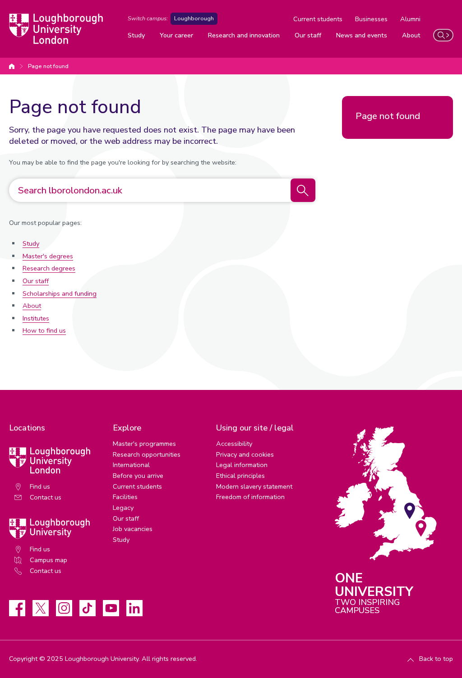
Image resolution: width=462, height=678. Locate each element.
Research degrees (49, 268)
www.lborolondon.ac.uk (11, 66)
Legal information (242, 464)
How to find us (44, 330)
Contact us (45, 497)
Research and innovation (244, 35)
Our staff (308, 35)
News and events (361, 35)
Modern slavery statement (254, 486)
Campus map (48, 559)
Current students (317, 18)
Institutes (36, 318)
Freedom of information (250, 496)
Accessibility (234, 443)
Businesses (371, 18)
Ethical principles (240, 475)
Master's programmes (144, 443)
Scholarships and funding (60, 293)
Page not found (48, 66)
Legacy (123, 507)
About (411, 35)
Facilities (125, 496)
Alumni (410, 18)
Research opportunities (146, 454)
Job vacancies (132, 528)
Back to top (436, 658)
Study (136, 35)
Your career (176, 35)
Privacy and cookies (245, 454)
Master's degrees (48, 256)
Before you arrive (138, 475)
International (131, 464)
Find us (40, 486)
